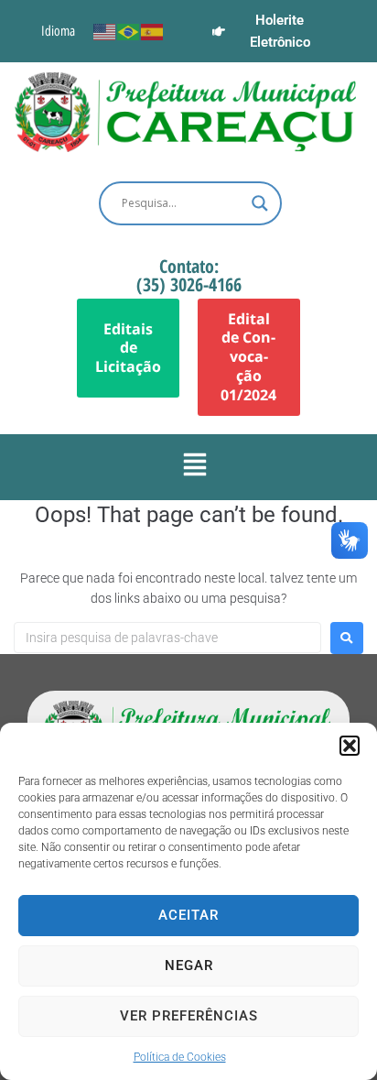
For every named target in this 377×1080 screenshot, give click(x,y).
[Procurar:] (167, 637)
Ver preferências (189, 1016)
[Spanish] (153, 31)
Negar (189, 965)
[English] (105, 31)
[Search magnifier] (260, 203)
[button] (349, 745)
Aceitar (188, 915)
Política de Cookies (180, 1057)
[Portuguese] (129, 31)
